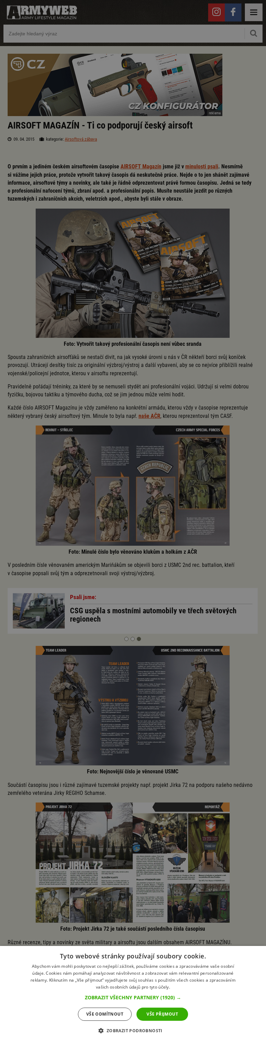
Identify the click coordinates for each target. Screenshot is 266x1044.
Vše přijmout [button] (162, 1014)
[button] (133, 997)
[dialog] (133, 995)
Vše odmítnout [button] (104, 1014)
